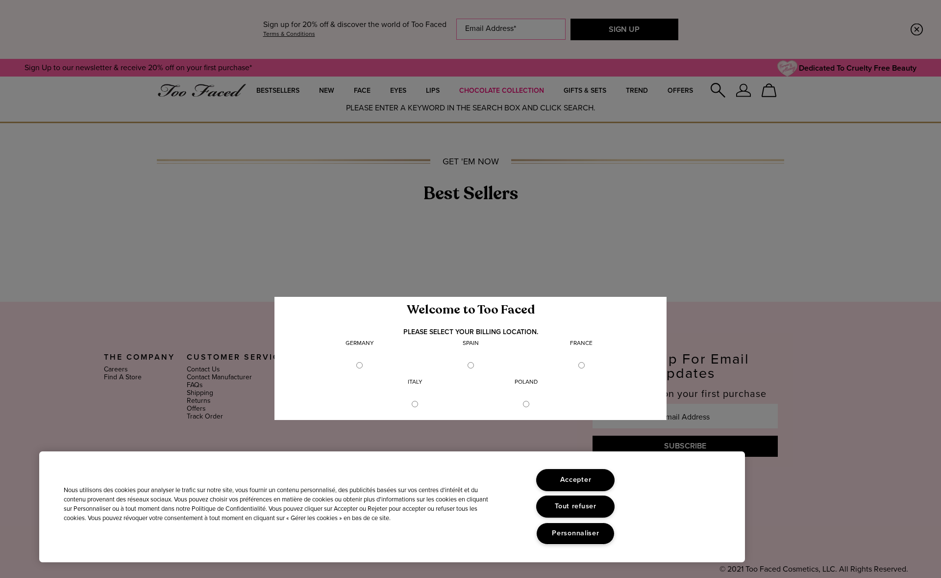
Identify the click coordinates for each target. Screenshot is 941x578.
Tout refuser (575, 506)
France (581, 343)
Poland (526, 382)
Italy (415, 382)
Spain (471, 343)
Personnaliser (575, 533)
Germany (360, 343)
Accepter (576, 479)
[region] (392, 506)
